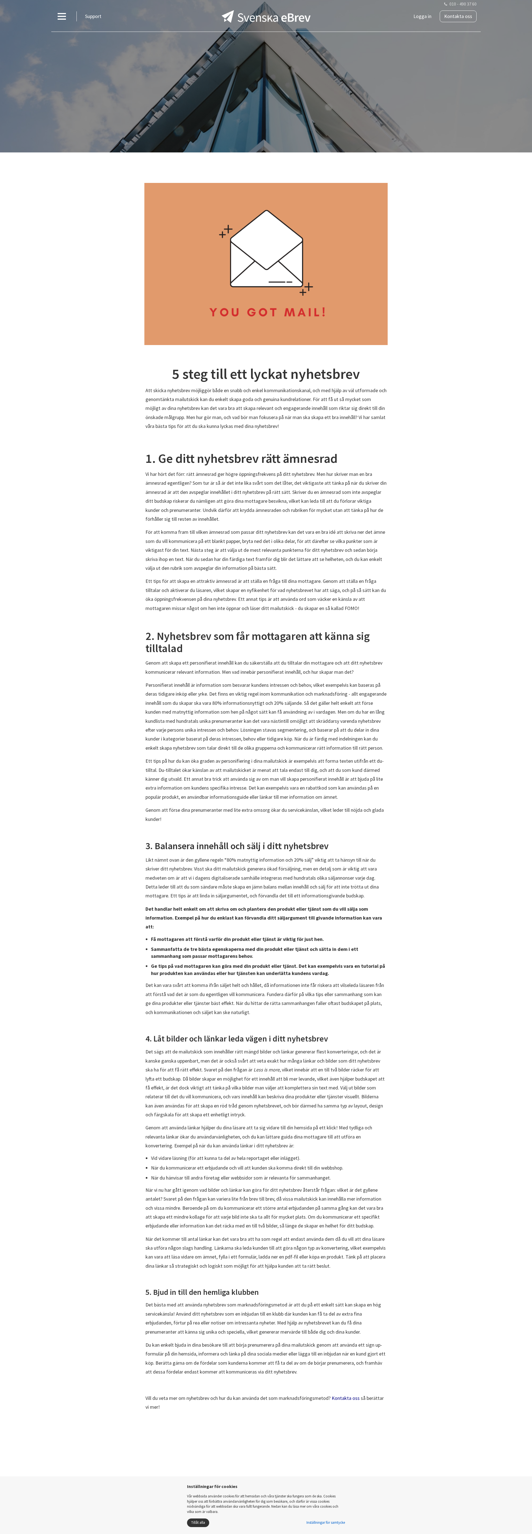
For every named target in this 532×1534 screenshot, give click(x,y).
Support (93, 16)
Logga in (422, 16)
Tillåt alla (198, 1522)
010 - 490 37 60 (463, 4)
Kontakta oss (458, 16)
